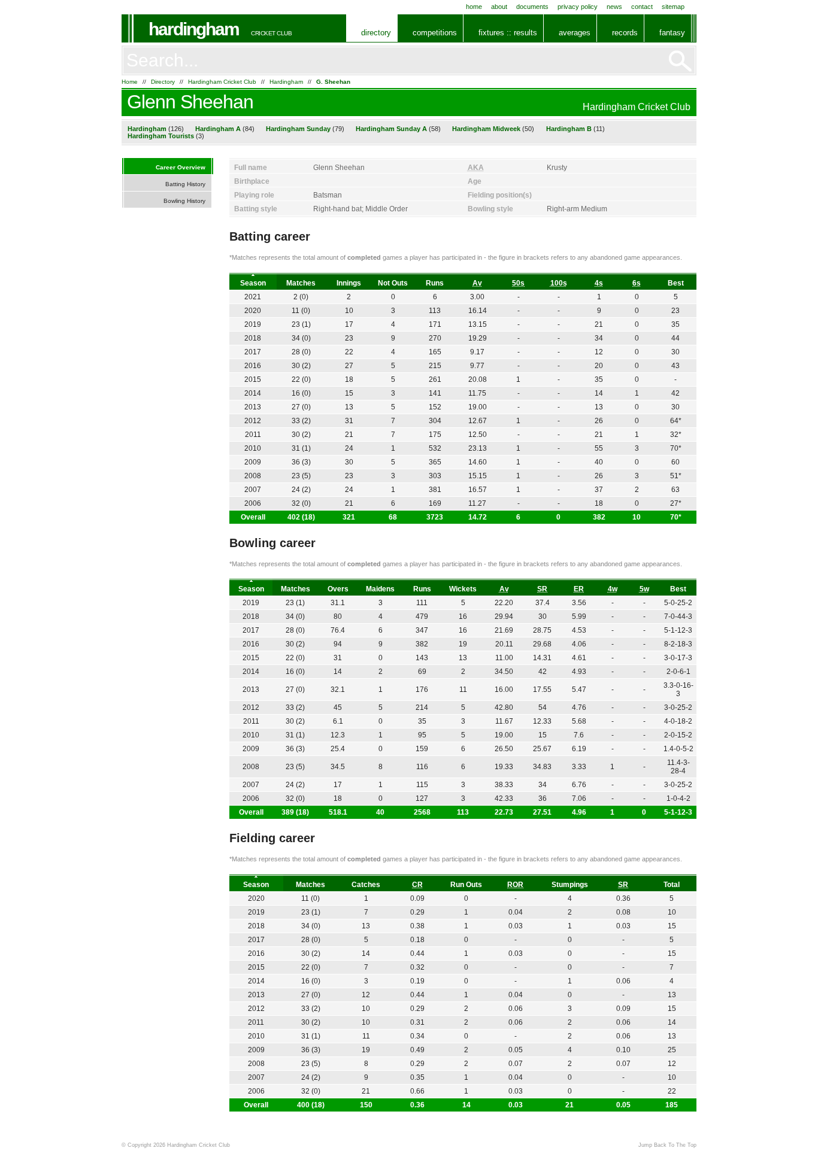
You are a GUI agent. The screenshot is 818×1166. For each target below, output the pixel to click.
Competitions (435, 32)
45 (338, 707)
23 (675, 310)
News (614, 6)
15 (349, 393)
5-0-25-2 (678, 603)
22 (349, 352)
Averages (574, 32)
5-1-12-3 (678, 812)
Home (474, 6)
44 (675, 338)
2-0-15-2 (678, 735)
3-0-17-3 (678, 658)
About (499, 6)
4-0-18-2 (678, 721)
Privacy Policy (578, 6)
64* (675, 421)
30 (675, 352)
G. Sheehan (333, 81)
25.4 (338, 749)
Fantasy (672, 32)
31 (349, 421)
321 (349, 517)
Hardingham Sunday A (391, 128)
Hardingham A (218, 128)
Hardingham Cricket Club (222, 81)
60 (675, 462)
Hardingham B (569, 128)
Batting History (185, 184)
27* (675, 503)
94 (338, 644)
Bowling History (184, 201)
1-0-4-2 (678, 798)
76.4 (338, 630)
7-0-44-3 (678, 616)
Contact (642, 6)
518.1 (338, 812)
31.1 (338, 603)
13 (349, 407)
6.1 (338, 721)
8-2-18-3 (678, 644)
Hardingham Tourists (161, 135)
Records (625, 32)
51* (675, 476)
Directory (376, 32)
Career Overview (180, 167)
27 (349, 366)
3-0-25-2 (678, 707)
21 (349, 434)
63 (675, 489)
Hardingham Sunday (298, 128)
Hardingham (194, 29)
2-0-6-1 (678, 671)
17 (349, 324)
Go (680, 61)
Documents (532, 6)
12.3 (338, 735)
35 (675, 324)
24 (349, 448)
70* (675, 517)
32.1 (338, 689)
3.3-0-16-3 (678, 689)
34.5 (338, 767)
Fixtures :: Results (507, 32)
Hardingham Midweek (486, 128)
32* (675, 434)
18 (349, 379)
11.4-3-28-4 (678, 766)
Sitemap (673, 6)
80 (338, 616)
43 (675, 366)
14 (338, 671)
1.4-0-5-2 (678, 749)
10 (349, 310)
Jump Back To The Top (667, 1145)
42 (675, 393)
